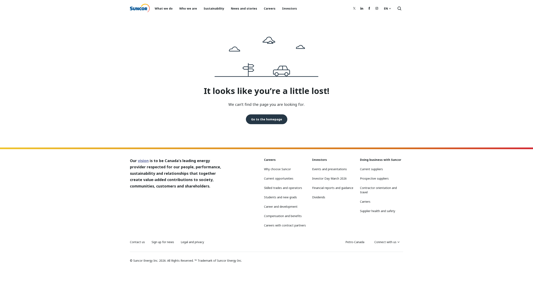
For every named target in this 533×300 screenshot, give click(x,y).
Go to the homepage (266, 119)
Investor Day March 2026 (329, 178)
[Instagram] (377, 8)
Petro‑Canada (354, 242)
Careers (269, 8)
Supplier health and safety (377, 211)
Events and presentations (329, 169)
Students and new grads (280, 197)
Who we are (188, 8)
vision (143, 160)
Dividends (318, 197)
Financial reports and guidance (332, 188)
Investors (289, 8)
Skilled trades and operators (283, 188)
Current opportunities (278, 178)
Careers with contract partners (285, 225)
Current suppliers (371, 169)
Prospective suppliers (374, 178)
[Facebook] (369, 8)
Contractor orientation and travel (378, 190)
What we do (164, 8)
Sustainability (214, 8)
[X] (354, 8)
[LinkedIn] (362, 8)
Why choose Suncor (277, 169)
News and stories (244, 8)
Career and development (281, 207)
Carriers (365, 202)
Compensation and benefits (283, 216)
